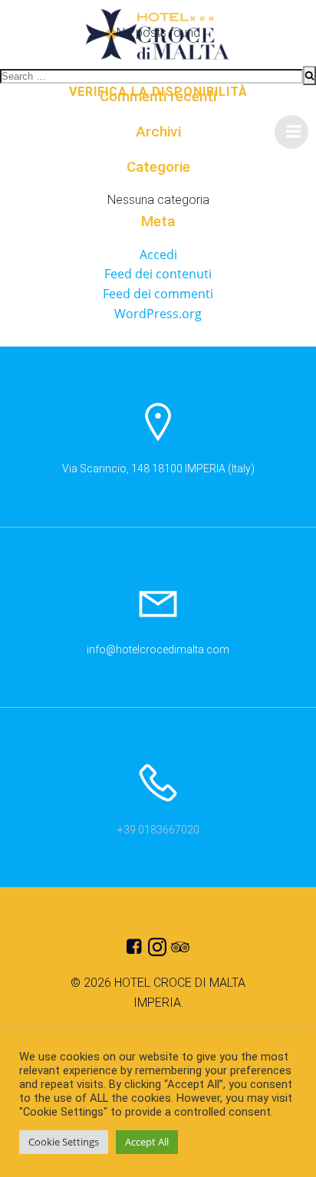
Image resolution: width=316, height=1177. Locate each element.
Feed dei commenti (158, 293)
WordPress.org (158, 313)
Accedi (158, 254)
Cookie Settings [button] (63, 1142)
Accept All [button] (147, 1142)
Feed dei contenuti (158, 273)
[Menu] (291, 132)
